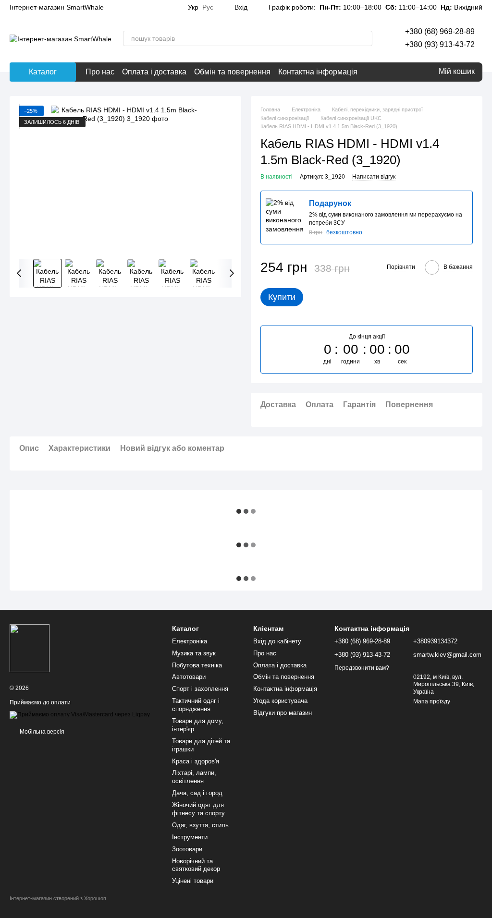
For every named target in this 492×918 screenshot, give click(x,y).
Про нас (100, 72)
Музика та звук (194, 653)
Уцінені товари (192, 880)
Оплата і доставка (154, 72)
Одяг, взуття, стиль (200, 825)
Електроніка (189, 641)
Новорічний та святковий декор (196, 865)
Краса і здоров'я (195, 761)
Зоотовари (187, 849)
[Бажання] (408, 72)
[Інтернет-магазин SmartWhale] (29, 647)
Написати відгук (373, 176)
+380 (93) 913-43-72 (440, 44)
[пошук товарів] (364, 38)
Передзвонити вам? (361, 667)
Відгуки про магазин (282, 712)
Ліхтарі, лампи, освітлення (194, 777)
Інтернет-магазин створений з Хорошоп (58, 898)
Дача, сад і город (197, 793)
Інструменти (190, 837)
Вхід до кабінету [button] (277, 641)
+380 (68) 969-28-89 (440, 31)
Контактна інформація (317, 72)
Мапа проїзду (431, 701)
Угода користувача (280, 700)
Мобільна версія (41, 731)
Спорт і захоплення (200, 688)
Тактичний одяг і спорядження (196, 705)
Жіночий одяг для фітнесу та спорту (198, 809)
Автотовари (189, 676)
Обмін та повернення (232, 72)
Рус (207, 7)
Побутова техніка (197, 665)
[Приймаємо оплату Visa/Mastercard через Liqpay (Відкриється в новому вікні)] (80, 714)
